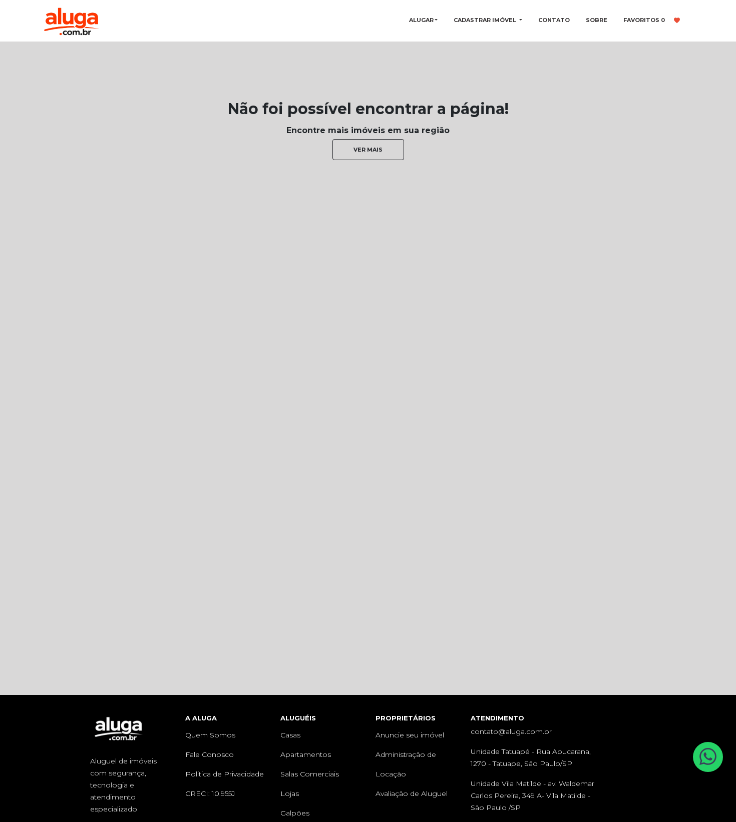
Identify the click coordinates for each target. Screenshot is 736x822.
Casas (290, 734)
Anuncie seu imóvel (410, 734)
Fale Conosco (209, 754)
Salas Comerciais (309, 773)
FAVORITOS (644, 20)
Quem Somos (210, 734)
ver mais (368, 149)
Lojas (289, 793)
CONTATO (554, 20)
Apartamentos (305, 754)
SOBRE (596, 20)
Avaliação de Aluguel (412, 793)
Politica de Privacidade (224, 773)
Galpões (294, 812)
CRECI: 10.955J (210, 793)
